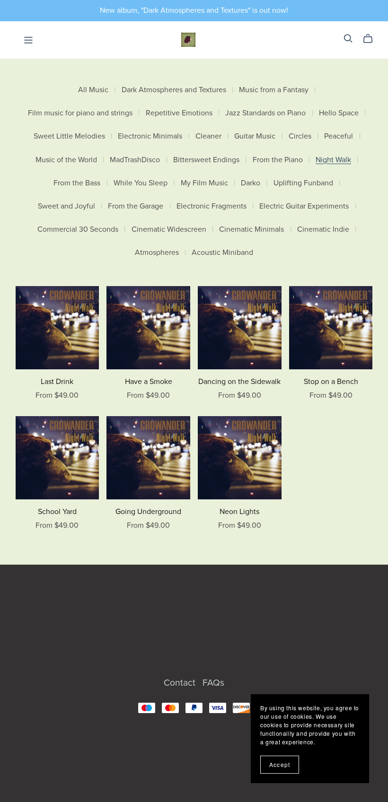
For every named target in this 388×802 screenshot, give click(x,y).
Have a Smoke (148, 381)
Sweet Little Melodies (69, 136)
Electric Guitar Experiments (304, 206)
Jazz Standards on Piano (265, 113)
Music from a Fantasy (274, 90)
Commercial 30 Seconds (77, 229)
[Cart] (372, 39)
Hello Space (339, 113)
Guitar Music (254, 136)
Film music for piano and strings (80, 113)
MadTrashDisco (135, 160)
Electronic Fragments (211, 206)
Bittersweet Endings (206, 160)
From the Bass (76, 183)
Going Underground (148, 511)
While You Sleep (141, 183)
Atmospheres (157, 252)
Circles (300, 136)
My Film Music (204, 183)
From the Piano (278, 160)
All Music (93, 90)
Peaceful (338, 136)
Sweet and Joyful (66, 206)
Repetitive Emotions (179, 113)
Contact (181, 682)
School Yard (57, 511)
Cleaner (208, 136)
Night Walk (333, 160)
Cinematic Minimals (251, 229)
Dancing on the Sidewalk (239, 381)
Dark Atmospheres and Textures (174, 90)
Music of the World (66, 160)
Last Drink (57, 381)
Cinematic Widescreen (169, 229)
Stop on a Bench (331, 381)
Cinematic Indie (323, 229)
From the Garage (135, 206)
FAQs (213, 682)
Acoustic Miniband (222, 252)
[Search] (348, 38)
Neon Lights (239, 511)
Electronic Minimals (150, 136)
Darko (250, 183)
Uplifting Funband (303, 183)
